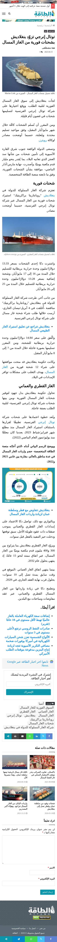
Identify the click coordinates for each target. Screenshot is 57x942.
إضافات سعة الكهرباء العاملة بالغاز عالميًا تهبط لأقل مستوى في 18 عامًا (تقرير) (28, 619)
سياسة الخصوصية (19, 928)
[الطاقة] (44, 13)
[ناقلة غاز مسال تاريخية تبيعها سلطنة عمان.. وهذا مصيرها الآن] (14, 762)
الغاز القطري (28, 711)
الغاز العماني (46, 711)
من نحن (42, 928)
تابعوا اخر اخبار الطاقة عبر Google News (27, 663)
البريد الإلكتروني (46, 878)
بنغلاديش (49, 195)
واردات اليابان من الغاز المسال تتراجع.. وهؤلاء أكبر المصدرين (15, 806)
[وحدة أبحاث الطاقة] (28, 20)
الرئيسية (49, 25)
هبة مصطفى (48, 47)
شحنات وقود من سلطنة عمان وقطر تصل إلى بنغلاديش (44, 806)
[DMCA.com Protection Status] (41, 918)
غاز (45, 31)
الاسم (51, 868)
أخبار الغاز (51, 31)
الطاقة (15, 933)
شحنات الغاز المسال (41, 723)
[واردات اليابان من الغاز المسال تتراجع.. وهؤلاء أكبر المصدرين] (14, 793)
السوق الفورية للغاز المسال (37, 707)
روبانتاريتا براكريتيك (42, 719)
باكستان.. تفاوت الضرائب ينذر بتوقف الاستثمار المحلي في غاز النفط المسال (42, 775)
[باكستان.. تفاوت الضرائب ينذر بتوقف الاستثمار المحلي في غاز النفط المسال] (42, 762)
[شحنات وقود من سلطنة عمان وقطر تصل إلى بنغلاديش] (42, 793)
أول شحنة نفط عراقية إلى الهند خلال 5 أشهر (29, 6)
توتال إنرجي (46, 422)
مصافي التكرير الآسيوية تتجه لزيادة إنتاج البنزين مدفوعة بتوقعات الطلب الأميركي (28, 649)
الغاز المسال (46, 715)
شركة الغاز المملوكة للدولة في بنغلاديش (29, 727)
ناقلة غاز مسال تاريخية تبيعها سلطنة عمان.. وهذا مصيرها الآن (15, 775)
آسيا (41, 703)
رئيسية (40, 25)
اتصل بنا (32, 928)
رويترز (43, 140)
